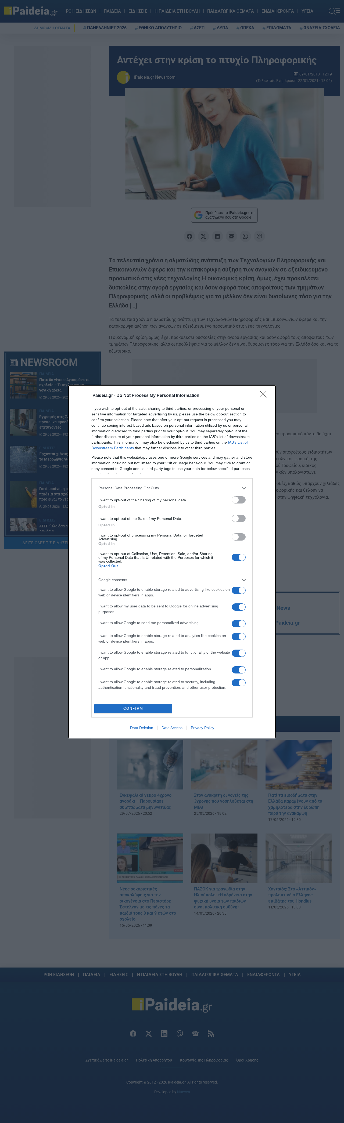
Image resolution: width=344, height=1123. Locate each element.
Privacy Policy (202, 728)
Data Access (172, 728)
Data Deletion (141, 728)
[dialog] (172, 561)
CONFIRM (133, 709)
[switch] (239, 499)
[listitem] (172, 488)
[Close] (265, 396)
